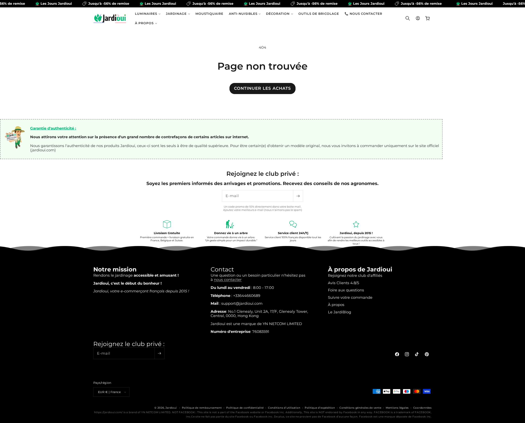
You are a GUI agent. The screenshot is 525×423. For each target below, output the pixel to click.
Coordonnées (422, 407)
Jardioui (171, 407)
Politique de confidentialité (245, 407)
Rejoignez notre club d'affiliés (355, 275)
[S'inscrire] (298, 196)
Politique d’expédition (320, 407)
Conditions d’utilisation (284, 407)
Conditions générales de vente (360, 407)
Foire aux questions (346, 290)
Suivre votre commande (350, 297)
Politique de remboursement (202, 407)
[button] (147, 13)
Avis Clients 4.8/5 (343, 282)
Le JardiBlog (339, 312)
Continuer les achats (262, 88)
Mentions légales (397, 407)
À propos (336, 304)
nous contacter (228, 279)
